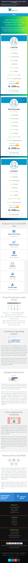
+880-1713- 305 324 (7, 4)
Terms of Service (20, 555)
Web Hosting (14, 509)
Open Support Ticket (14, 537)
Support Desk (6, 5)
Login (14, 5)
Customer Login (14, 533)
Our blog (14, 524)
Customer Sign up (14, 532)
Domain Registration (14, 507)
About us (14, 519)
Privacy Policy (11, 555)
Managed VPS (14, 510)
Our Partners (14, 523)
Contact (17, 4)
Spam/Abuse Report (14, 557)
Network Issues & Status (14, 535)
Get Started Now (14, 91)
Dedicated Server (14, 512)
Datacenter (14, 521)
